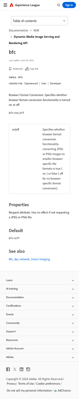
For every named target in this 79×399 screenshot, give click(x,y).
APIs (20, 77)
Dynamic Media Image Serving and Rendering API (34, 40)
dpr (16, 259)
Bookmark (18, 68)
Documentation (18, 30)
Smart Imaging (40, 259)
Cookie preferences (48, 383)
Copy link (34, 68)
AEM (36, 30)
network (24, 259)
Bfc (11, 259)
